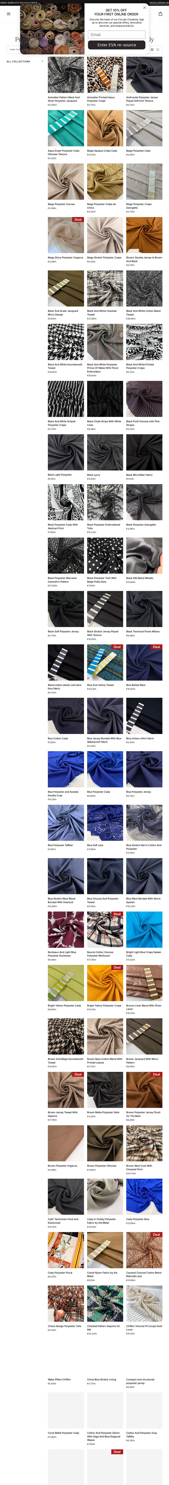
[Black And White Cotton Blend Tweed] (144, 288)
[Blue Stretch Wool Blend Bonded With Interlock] (66, 876)
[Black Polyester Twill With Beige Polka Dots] (105, 556)
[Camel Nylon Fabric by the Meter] (105, 1250)
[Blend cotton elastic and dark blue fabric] (66, 662)
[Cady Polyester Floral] (66, 1250)
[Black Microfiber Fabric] (144, 452)
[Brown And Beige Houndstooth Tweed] (66, 1036)
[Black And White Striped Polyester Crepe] (66, 399)
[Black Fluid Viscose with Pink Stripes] (144, 399)
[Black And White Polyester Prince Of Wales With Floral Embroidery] (105, 342)
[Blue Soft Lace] (105, 823)
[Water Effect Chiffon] (66, 1357)
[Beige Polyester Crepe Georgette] (144, 181)
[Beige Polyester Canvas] (66, 181)
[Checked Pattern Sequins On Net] (105, 1303)
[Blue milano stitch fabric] (144, 716)
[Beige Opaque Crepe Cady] (105, 128)
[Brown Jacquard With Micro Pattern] (144, 1036)
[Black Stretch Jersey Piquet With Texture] (105, 609)
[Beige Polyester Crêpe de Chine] (105, 181)
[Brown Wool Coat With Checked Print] (144, 1143)
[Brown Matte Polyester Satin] (105, 1090)
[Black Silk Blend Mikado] (144, 556)
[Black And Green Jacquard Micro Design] (66, 288)
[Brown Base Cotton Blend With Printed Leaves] (105, 1036)
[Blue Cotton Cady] (66, 716)
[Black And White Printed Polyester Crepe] (144, 342)
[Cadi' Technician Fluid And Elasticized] (66, 1197)
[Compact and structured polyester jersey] (144, 1357)
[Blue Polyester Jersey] (144, 769)
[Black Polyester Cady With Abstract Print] (66, 502)
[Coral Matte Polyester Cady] (66, 1410)
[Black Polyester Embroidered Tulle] (105, 502)
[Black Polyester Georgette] (144, 502)
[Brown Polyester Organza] (66, 1143)
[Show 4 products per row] (158, 49)
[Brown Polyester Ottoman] (105, 1143)
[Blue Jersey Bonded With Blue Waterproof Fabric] (105, 716)
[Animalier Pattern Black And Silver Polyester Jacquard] (66, 75)
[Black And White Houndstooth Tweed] (66, 342)
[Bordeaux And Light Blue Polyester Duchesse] (66, 930)
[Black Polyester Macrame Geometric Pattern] (66, 556)
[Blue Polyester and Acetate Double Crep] (66, 769)
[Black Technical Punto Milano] (144, 609)
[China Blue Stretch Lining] (105, 1357)
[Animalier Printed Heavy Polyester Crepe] (105, 75)
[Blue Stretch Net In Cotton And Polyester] (144, 823)
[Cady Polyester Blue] (144, 1197)
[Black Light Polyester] (66, 452)
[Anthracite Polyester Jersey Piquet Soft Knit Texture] (144, 75)
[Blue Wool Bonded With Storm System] (144, 876)
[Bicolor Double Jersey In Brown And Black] (144, 235)
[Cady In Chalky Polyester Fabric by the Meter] (105, 1197)
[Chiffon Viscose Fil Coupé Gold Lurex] (144, 1303)
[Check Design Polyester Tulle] (66, 1303)
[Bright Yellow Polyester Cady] (66, 983)
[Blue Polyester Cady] (105, 769)
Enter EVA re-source (117, 44)
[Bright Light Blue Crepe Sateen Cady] (144, 930)
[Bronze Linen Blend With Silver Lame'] (144, 983)
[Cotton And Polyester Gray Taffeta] (144, 1410)
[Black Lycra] (105, 452)
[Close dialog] (145, 7)
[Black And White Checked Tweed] (105, 288)
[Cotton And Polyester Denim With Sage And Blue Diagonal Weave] (105, 1410)
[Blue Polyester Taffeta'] (66, 823)
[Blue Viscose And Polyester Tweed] (105, 876)
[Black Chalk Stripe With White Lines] (105, 399)
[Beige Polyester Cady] (144, 128)
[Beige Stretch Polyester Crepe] (105, 235)
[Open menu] (12, 14)
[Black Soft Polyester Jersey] (66, 609)
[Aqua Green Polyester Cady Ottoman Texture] (66, 128)
